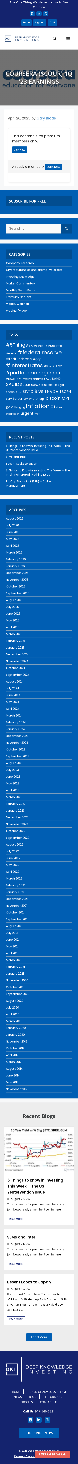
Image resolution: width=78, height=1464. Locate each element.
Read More (16, 1219)
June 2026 (13, 532)
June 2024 (13, 695)
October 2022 (15, 831)
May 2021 (12, 946)
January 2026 (15, 566)
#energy (11, 353)
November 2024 (17, 661)
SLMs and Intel (16, 457)
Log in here (53, 167)
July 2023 (12, 770)
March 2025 (14, 634)
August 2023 (14, 763)
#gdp (37, 359)
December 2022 (17, 817)
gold (9, 407)
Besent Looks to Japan (21, 464)
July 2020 (12, 1008)
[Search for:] (33, 229)
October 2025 (15, 586)
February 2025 (16, 641)
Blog (32, 1397)
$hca (19, 392)
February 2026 (16, 559)
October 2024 (16, 668)
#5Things (17, 345)
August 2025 (14, 600)
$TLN (35, 399)
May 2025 (12, 620)
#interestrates (24, 365)
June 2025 (13, 614)
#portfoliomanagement (34, 373)
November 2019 (16, 1042)
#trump (38, 379)
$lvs (38, 391)
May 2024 (13, 702)
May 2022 (12, 865)
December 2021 (17, 899)
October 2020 (15, 987)
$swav (28, 399)
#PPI (19, 379)
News (18, 1397)
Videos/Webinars (18, 304)
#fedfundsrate (19, 359)
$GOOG (10, 392)
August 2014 (14, 1069)
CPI (65, 398)
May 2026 (12, 539)
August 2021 (14, 926)
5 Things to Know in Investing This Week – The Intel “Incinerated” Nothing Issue (38, 472)
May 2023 (12, 783)
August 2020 (14, 1001)
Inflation (38, 406)
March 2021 (13, 960)
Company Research (20, 263)
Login (26, 22)
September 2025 (17, 593)
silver (59, 407)
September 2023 (17, 756)
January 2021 (15, 974)
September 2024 (18, 675)
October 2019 (15, 1048)
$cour (25, 384)
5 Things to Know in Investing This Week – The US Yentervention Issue (35, 1186)
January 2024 (15, 729)
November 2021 (16, 906)
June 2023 (13, 777)
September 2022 (17, 838)
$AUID (12, 384)
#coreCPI (39, 345)
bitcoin (53, 398)
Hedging (19, 407)
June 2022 (13, 858)
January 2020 (15, 1035)
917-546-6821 (45, 1411)
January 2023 (15, 811)
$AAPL (47, 379)
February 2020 (16, 1028)
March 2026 (14, 553)
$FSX (44, 385)
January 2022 (15, 892)
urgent (27, 413)
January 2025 (15, 648)
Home (16, 1392)
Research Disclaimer (26, 1456)
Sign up (39, 22)
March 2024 (14, 716)
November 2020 (17, 980)
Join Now (19, 149)
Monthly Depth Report (21, 290)
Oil (53, 407)
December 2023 (17, 736)
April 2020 (12, 1014)
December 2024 (17, 654)
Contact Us (48, 1402)
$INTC (28, 391)
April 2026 (12, 546)
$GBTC (52, 385)
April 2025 (12, 627)
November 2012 (16, 1089)
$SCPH (65, 391)
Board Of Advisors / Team (47, 1392)
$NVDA (51, 391)
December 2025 (17, 573)
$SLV (9, 399)
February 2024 (16, 722)
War (36, 413)
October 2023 (15, 749)
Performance (54, 1397)
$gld (61, 385)
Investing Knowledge (20, 277)
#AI (31, 345)
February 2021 (15, 967)
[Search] (66, 229)
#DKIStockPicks (54, 345)
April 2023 (12, 790)
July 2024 (12, 688)
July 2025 (12, 607)
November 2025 (17, 580)
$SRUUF (18, 399)
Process (27, 1402)
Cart (52, 22)
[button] (54, 39)
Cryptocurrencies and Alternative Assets (34, 270)
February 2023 (16, 804)
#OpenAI (49, 366)
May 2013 (12, 1082)
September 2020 (17, 994)
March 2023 (14, 797)
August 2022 (14, 845)
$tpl (42, 399)
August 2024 (15, 682)
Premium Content (18, 297)
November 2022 (17, 824)
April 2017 (12, 1055)
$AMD (56, 379)
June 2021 (12, 940)
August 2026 (14, 519)
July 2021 (12, 933)
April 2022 (12, 872)
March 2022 (14, 879)
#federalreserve (40, 352)
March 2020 (14, 1021)
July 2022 (12, 851)
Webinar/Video (16, 311)
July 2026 (12, 525)
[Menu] (68, 39)
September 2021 (17, 919)
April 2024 (13, 709)
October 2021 (15, 912)
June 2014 (13, 1075)
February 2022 (16, 885)
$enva (35, 385)
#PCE (59, 366)
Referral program (53, 1454)
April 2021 (12, 953)
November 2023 (17, 743)
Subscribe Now (39, 1433)
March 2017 (14, 1062)
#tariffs (27, 379)
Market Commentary (21, 283)
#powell (11, 379)
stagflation (13, 413)
